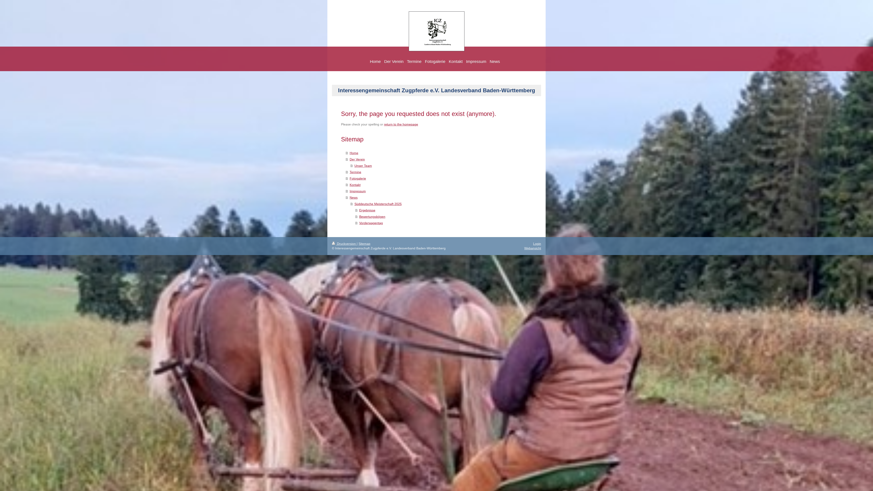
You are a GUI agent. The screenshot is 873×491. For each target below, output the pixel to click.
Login (537, 244)
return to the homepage (401, 124)
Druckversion (346, 244)
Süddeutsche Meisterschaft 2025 (378, 204)
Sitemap (364, 244)
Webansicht (532, 248)
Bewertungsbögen (372, 216)
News (354, 197)
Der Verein (357, 159)
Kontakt (355, 185)
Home (354, 153)
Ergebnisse (367, 210)
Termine (355, 172)
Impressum (358, 191)
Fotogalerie (358, 178)
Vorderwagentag (371, 223)
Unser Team (363, 166)
